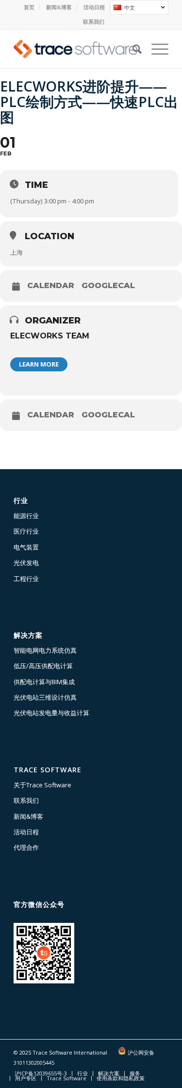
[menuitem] (29, 7)
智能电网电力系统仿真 (45, 650)
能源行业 (26, 515)
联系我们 (93, 21)
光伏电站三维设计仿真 (45, 697)
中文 (122, 9)
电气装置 (26, 547)
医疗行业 (26, 531)
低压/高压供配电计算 (43, 665)
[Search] (132, 49)
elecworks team (49, 335)
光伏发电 (26, 562)
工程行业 (26, 578)
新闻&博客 (59, 7)
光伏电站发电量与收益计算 (51, 712)
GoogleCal (108, 285)
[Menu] (155, 49)
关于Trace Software (42, 785)
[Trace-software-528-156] (75, 49)
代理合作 (26, 847)
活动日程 (94, 7)
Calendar (50, 285)
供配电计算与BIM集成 (44, 681)
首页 (29, 7)
